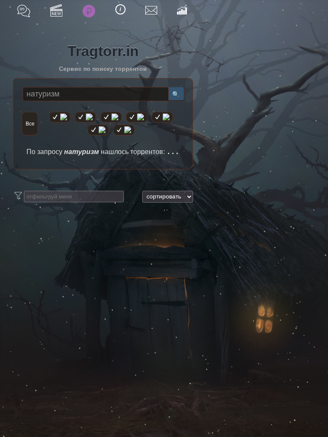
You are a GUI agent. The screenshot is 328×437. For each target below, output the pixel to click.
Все (30, 124)
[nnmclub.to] (85, 117)
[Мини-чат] (23, 10)
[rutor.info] (59, 117)
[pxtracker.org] (124, 130)
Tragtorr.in (103, 51)
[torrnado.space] (98, 130)
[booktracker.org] (162, 117)
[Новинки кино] (56, 10)
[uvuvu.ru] (136, 117)
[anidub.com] (111, 117)
